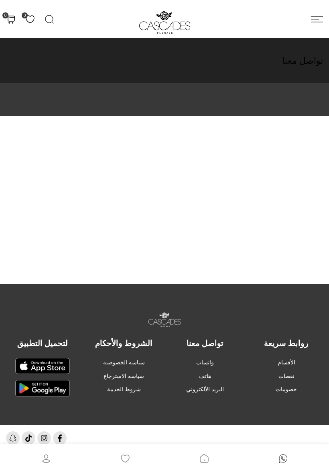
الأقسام (286, 362)
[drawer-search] (49, 19)
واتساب (205, 362)
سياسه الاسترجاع (124, 376)
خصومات (286, 389)
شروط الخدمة (124, 389)
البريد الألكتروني (205, 389)
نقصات (286, 376)
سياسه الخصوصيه (124, 362)
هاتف (205, 376)
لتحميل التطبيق (42, 343)
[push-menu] (317, 19)
